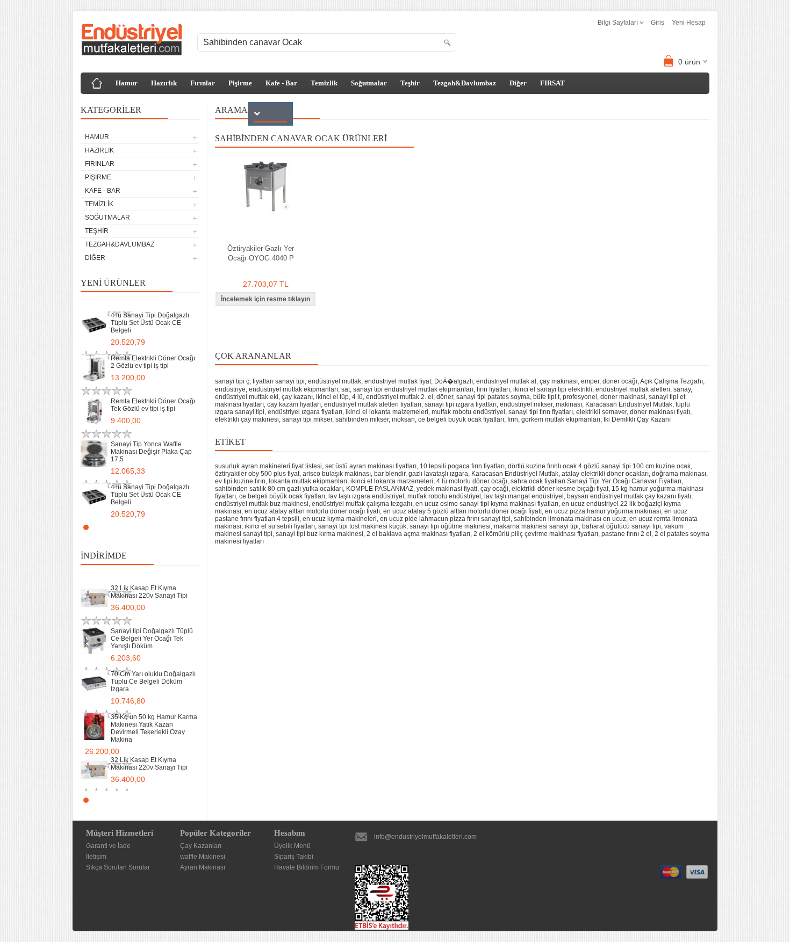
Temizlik (324, 83)
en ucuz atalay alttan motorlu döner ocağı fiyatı (312, 511)
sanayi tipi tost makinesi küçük (362, 526)
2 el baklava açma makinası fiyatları (418, 534)
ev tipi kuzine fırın (240, 481)
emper (590, 381)
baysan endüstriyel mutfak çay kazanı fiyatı (629, 496)
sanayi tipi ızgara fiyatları (461, 404)
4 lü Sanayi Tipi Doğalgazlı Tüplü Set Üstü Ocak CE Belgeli (150, 322)
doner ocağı (619, 381)
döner (444, 397)
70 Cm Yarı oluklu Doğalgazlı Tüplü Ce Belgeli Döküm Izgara (153, 681)
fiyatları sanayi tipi (279, 381)
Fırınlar (202, 83)
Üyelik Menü (292, 846)
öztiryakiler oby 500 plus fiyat (257, 473)
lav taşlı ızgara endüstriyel (366, 496)
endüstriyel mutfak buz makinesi (261, 504)
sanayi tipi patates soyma (493, 397)
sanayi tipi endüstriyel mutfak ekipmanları (413, 389)
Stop (193, 527)
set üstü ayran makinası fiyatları (370, 466)
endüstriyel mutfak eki (246, 397)
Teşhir (410, 83)
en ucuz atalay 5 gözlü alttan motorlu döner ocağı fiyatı (462, 511)
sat (345, 389)
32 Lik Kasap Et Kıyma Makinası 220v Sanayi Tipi (149, 591)
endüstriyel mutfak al (506, 381)
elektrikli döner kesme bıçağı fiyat (560, 488)
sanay (682, 389)
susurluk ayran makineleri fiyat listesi (268, 466)
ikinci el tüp (332, 397)
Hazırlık (164, 83)
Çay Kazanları (200, 846)
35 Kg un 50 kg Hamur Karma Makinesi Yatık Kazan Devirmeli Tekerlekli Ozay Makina (154, 728)
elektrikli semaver (601, 412)
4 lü (357, 397)
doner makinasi (622, 397)
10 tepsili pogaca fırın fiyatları (462, 466)
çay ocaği (494, 488)
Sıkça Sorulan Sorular (118, 867)
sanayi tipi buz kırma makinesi (319, 534)
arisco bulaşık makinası (337, 473)
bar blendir (389, 473)
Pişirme (240, 83)
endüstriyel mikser (526, 404)
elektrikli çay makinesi (247, 419)
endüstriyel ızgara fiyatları (305, 412)
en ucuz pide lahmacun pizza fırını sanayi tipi (445, 519)
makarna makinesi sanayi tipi (536, 526)
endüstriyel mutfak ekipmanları (293, 389)
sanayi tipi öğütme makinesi (450, 526)
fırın (512, 419)
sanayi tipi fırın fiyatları (540, 412)
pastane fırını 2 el (626, 534)
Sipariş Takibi (293, 856)
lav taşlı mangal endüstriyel (524, 496)
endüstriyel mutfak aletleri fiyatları (372, 404)
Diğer (518, 83)
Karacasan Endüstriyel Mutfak (628, 404)
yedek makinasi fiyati (446, 488)
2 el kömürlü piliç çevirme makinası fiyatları (535, 534)
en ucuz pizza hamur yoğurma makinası (603, 511)
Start (185, 527)
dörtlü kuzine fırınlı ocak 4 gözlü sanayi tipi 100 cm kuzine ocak (599, 466)
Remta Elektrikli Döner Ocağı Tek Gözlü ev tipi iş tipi (153, 404)
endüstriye (230, 389)
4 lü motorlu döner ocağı (471, 481)
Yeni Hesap (689, 22)
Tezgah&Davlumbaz (464, 83)
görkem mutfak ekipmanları (560, 419)
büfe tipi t (546, 397)
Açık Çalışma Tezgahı (671, 381)
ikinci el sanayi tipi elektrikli (552, 389)
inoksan (403, 419)
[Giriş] (96, 83)
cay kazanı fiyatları (294, 404)
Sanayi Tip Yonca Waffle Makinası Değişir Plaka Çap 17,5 (151, 451)
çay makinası (559, 381)
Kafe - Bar (281, 83)
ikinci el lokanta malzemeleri (387, 412)
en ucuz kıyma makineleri (340, 519)
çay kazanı (297, 397)
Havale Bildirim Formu (306, 867)
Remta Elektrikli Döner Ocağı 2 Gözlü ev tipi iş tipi (153, 361)
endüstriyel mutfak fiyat (397, 381)
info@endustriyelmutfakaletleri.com (425, 836)
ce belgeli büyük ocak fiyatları (461, 419)
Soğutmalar (369, 83)
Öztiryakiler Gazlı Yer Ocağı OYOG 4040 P (260, 253)
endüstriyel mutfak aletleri (632, 389)
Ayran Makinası (202, 867)
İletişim (96, 856)
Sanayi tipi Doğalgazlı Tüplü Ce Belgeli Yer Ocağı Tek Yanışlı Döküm (152, 638)
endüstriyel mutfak (334, 381)
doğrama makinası (679, 473)
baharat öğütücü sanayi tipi (621, 526)
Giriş (657, 22)
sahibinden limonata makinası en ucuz (570, 519)
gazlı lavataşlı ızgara (438, 473)
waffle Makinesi (202, 856)
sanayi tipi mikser (307, 419)
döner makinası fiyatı (660, 412)
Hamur (127, 83)
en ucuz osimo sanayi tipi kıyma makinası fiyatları (486, 504)
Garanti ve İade (108, 846)
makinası (569, 404)
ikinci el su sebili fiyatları (280, 526)
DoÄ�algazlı (453, 381)
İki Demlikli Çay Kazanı (637, 419)
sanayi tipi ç (232, 381)
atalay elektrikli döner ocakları (605, 473)
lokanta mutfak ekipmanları (308, 481)
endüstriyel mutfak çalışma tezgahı (362, 504)
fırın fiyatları (493, 389)
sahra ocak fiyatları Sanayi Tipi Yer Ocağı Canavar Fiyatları (596, 481)
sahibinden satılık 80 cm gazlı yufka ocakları (279, 488)
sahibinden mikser (362, 419)
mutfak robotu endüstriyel (468, 412)
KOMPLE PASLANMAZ (379, 488)
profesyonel (580, 397)
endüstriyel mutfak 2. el (399, 397)
